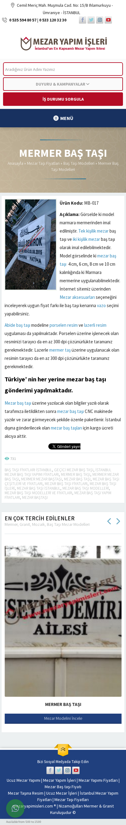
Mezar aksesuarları (77, 297)
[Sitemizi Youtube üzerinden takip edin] (108, 20)
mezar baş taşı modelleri (85, 488)
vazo (101, 305)
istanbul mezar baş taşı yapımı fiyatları (58, 472)
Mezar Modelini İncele (63, 718)
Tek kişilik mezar (93, 231)
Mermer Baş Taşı (63, 704)
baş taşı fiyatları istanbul (28, 469)
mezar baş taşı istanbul (38, 488)
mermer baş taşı (75, 474)
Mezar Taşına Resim (25, 793)
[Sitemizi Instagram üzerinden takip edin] (99, 20)
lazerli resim (95, 325)
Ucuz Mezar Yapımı (23, 780)
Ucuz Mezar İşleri (61, 793)
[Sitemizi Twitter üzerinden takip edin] (91, 20)
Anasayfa (15, 163)
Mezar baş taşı (18, 403)
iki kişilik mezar (86, 239)
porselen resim (64, 325)
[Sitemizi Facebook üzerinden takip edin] (82, 20)
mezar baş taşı (86, 379)
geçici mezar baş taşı (73, 469)
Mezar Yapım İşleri (59, 780)
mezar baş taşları (66, 428)
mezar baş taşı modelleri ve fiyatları (38, 492)
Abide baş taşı (17, 325)
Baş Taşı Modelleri (78, 163)
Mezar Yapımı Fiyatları (98, 780)
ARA (113, 69)
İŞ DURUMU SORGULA (63, 99)
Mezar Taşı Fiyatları (43, 163)
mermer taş (60, 350)
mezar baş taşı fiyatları (66, 483)
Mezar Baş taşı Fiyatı (63, 786)
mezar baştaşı (35, 497)
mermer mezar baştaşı (41, 479)
